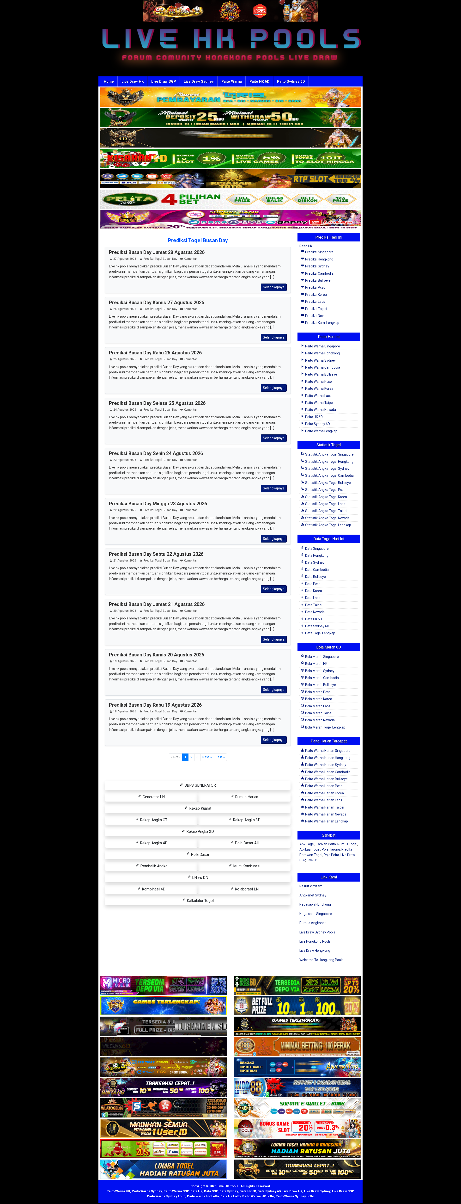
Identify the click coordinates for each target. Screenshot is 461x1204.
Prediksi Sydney (316, 266)
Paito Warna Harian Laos (323, 800)
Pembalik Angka (153, 866)
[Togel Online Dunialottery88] (297, 1047)
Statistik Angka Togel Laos (324, 504)
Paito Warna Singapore (322, 346)
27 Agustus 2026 (124, 258)
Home (109, 81)
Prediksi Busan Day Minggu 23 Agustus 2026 (158, 503)
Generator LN (153, 797)
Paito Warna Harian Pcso (323, 786)
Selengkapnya (274, 287)
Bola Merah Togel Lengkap (324, 727)
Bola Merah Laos (317, 706)
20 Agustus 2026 (124, 610)
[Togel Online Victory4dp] (163, 1006)
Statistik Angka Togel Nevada (327, 518)
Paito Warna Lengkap (320, 431)
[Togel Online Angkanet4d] (297, 1108)
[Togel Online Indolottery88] (297, 1088)
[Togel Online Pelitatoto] (230, 199)
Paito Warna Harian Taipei (324, 807)
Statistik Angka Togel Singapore (329, 454)
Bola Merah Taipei (318, 713)
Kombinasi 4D (153, 889)
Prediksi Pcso (314, 287)
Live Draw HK (132, 81)
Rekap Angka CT (153, 820)
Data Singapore (316, 548)
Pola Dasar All (246, 843)
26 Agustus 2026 (124, 309)
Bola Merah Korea (318, 699)
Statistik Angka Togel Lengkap (327, 525)
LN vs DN (199, 877)
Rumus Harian (246, 797)
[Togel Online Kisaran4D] (230, 159)
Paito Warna (231, 81)
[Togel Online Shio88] (297, 1149)
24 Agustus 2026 (124, 409)
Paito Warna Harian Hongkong (327, 758)
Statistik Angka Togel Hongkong (328, 461)
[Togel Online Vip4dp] (297, 1026)
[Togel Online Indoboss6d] (297, 986)
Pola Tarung (331, 849)
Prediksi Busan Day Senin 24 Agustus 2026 (156, 453)
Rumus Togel (347, 844)
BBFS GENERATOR (199, 785)
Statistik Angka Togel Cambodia (329, 475)
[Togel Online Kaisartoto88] (163, 1149)
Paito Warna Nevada (320, 410)
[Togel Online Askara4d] (163, 1067)
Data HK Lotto (230, 1196)
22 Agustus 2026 (124, 510)
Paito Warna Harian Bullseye (326, 779)
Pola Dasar (199, 854)
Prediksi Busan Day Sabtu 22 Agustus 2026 (156, 554)
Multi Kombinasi (246, 866)
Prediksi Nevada (316, 316)
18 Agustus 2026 (124, 711)
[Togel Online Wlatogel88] (163, 1108)
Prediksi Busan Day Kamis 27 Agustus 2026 (156, 302)
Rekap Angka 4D (153, 843)
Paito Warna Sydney (320, 360)
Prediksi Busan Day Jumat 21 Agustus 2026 (157, 604)
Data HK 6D (313, 619)
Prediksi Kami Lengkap (321, 323)
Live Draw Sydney (199, 81)
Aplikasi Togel (309, 849)
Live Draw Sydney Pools (317, 932)
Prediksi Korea (315, 294)
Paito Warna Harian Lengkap (326, 821)
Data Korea (313, 591)
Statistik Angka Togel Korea (325, 497)
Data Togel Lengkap (319, 633)
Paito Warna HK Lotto (203, 1196)
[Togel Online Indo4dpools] (163, 1169)
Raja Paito (331, 855)
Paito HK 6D (259, 81)
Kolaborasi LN (246, 889)
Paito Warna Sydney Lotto (166, 1196)
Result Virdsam (310, 886)
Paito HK (305, 246)
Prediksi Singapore (319, 252)
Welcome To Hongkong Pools (321, 960)
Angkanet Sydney (312, 895)
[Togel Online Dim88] (230, 118)
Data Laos (312, 598)
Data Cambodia (316, 570)
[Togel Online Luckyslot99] (297, 1006)
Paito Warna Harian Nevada (325, 814)
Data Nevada (314, 612)
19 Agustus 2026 (124, 661)
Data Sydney (314, 562)
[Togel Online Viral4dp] (230, 220)
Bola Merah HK (315, 664)
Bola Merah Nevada (319, 720)
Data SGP (211, 1191)
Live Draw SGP (163, 81)
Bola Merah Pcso (317, 692)
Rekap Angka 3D (246, 820)
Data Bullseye (315, 577)
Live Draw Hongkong (314, 950)
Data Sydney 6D (316, 626)
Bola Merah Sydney (319, 671)
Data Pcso (312, 584)
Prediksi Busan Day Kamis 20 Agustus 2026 (156, 655)
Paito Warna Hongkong (322, 353)
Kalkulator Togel (200, 900)
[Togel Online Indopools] (297, 1128)
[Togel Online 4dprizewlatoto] (163, 1128)
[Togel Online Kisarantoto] (230, 179)
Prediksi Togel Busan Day (198, 240)
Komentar (190, 258)
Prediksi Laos (314, 301)
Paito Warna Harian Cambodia (327, 772)
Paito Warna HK (118, 1191)
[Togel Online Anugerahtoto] (297, 1067)
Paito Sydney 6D (291, 81)
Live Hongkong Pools (315, 941)
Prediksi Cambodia (319, 273)
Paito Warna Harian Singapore (327, 751)
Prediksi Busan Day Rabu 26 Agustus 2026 (155, 353)
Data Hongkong (316, 555)
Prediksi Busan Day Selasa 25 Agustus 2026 (157, 403)
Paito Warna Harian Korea (324, 793)
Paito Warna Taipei (319, 403)
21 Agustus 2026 (124, 560)
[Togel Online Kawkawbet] (163, 1026)
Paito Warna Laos (318, 396)
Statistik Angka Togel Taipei (325, 511)
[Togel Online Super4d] (230, 138)
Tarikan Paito (326, 844)
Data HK (196, 1191)
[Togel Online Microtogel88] (163, 986)
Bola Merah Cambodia (321, 678)
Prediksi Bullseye (317, 280)
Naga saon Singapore (315, 914)
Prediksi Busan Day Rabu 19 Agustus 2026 (155, 705)
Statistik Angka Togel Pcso (325, 490)
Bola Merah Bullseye (320, 685)
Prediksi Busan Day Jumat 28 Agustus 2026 (157, 252)
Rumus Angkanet (312, 923)
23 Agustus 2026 (124, 460)
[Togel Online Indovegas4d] (297, 1169)
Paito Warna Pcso (318, 381)
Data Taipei (313, 605)
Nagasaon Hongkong (315, 904)
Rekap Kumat (199, 808)
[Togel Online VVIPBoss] (230, 97)
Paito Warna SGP (176, 1191)
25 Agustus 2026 (124, 359)
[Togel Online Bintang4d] (163, 1088)
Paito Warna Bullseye (320, 374)
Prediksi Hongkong (318, 259)
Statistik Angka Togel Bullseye (327, 483)
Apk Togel (307, 844)
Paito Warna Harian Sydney (325, 765)
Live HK (312, 860)
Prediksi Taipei (315, 309)
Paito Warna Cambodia (322, 367)
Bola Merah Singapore (321, 657)
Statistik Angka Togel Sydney (326, 468)
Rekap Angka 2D (199, 831)
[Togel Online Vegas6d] (163, 1047)
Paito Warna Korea (318, 388)
